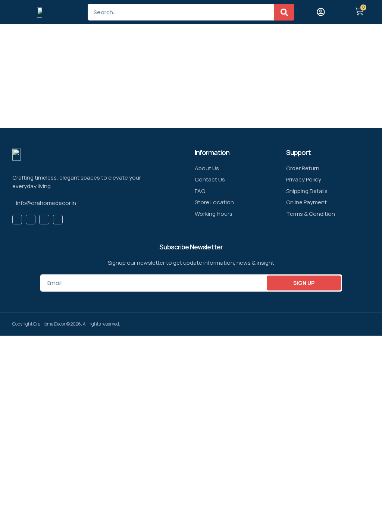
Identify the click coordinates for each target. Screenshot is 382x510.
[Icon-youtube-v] (44, 219)
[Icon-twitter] (30, 219)
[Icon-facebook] (17, 219)
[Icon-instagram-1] (58, 219)
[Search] (284, 12)
